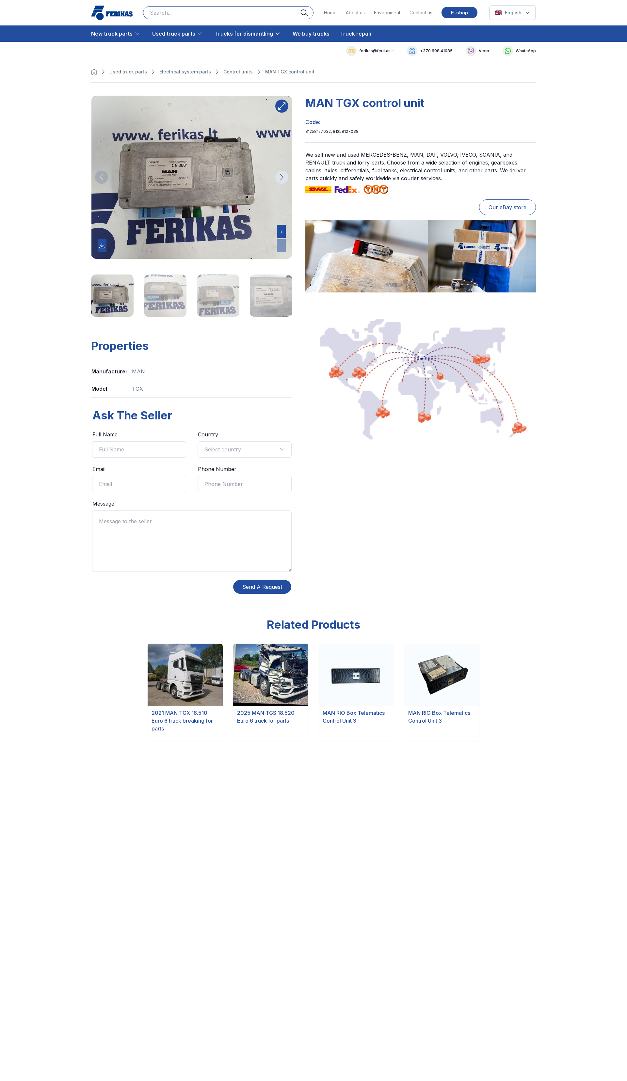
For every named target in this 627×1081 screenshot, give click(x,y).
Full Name (105, 434)
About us (355, 12)
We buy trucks (311, 33)
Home (330, 12)
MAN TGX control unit (289, 71)
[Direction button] (101, 177)
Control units (238, 71)
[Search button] (307, 12)
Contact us (421, 12)
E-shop (459, 12)
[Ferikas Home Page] (112, 13)
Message (103, 503)
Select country (222, 449)
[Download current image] (102, 245)
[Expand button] (281, 106)
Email (98, 469)
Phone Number (217, 469)
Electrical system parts (185, 71)
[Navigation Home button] (95, 72)
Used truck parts (173, 33)
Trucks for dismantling (244, 33)
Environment (387, 12)
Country (208, 434)
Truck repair (356, 33)
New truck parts (112, 33)
